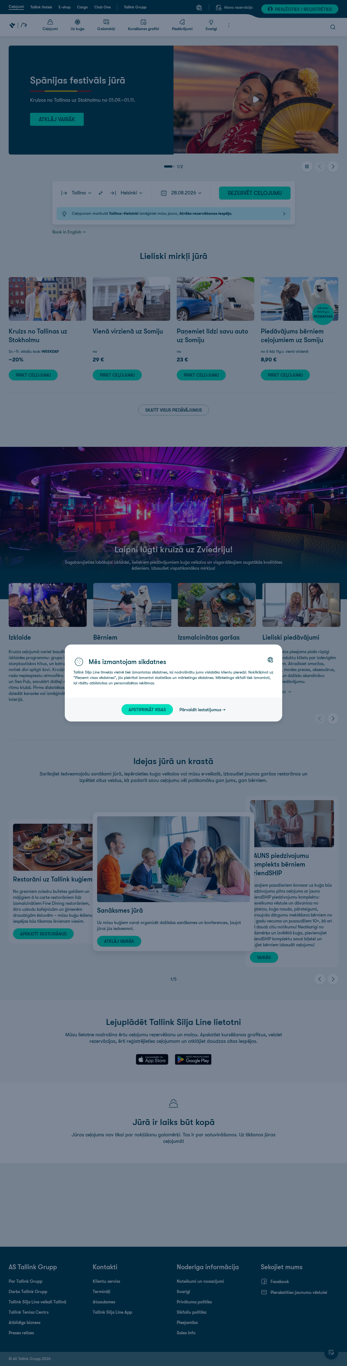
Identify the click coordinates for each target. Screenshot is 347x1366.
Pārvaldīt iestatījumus (200, 709)
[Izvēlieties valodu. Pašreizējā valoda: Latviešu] (270, 659)
